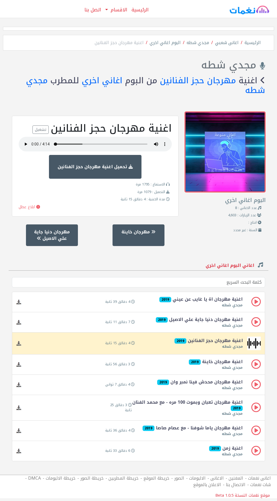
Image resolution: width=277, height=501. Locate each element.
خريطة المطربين (123, 478)
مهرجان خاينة (136, 232)
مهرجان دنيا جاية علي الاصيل (52, 235)
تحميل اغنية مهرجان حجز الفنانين (93, 166)
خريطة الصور (92, 478)
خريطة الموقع (156, 478)
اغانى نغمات (259, 478)
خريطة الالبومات (60, 478)
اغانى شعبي (227, 42)
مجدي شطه (198, 42)
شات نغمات (260, 484)
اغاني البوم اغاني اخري (231, 266)
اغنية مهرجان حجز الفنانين (119, 42)
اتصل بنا (92, 9)
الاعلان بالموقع (207, 484)
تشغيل (40, 129)
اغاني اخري (102, 80)
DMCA (34, 478)
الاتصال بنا (235, 484)
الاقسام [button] (118, 9)
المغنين (236, 478)
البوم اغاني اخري (165, 42)
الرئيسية (140, 9)
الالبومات (197, 478)
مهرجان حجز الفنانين (198, 80)
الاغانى (217, 478)
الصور (179, 478)
